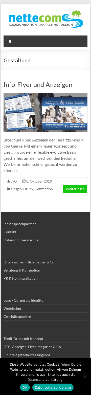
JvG (14, 181)
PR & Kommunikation (21, 278)
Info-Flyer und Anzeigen (38, 84)
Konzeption (44, 189)
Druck (28, 189)
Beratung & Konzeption (22, 270)
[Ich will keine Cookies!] (84, 376)
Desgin (16, 189)
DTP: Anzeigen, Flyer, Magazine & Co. (33, 347)
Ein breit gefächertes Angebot (27, 355)
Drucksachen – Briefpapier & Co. (29, 262)
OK (24, 387)
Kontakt (10, 232)
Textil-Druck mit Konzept (23, 338)
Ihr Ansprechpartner (20, 224)
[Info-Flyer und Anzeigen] (45, 95)
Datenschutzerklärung (21, 240)
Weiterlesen (75, 189)
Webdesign (12, 308)
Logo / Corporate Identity (23, 300)
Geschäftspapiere (17, 316)
